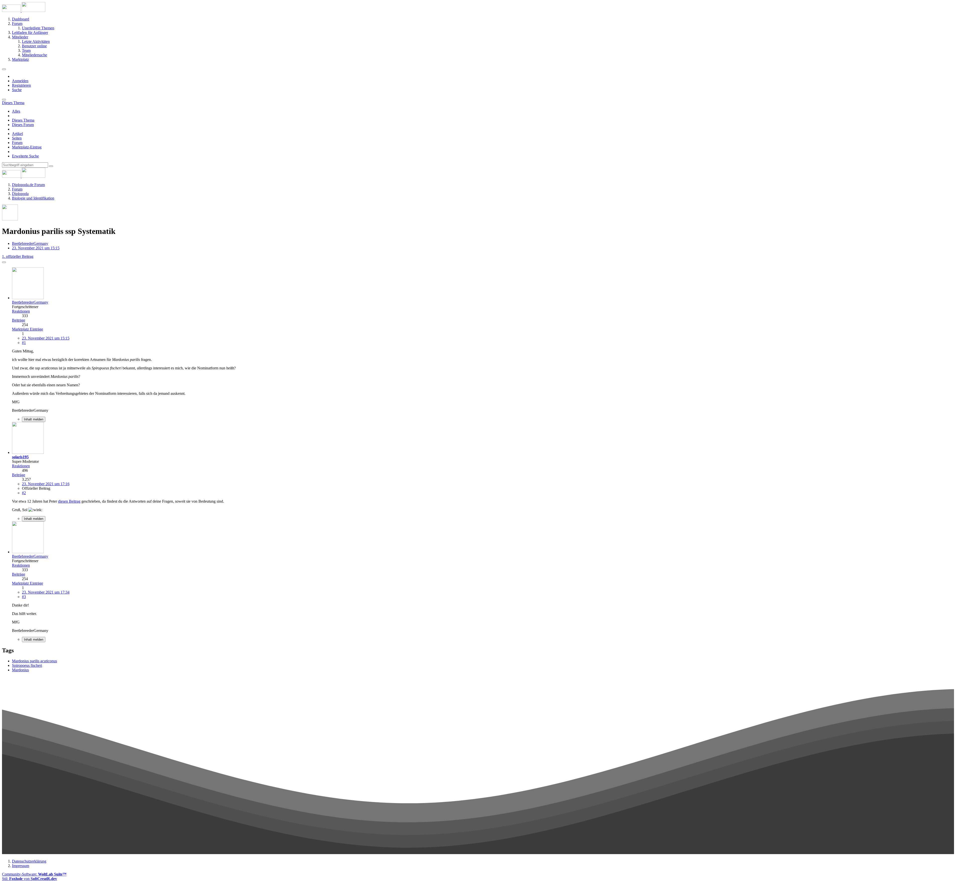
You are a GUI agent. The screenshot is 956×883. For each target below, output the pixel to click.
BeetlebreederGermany (30, 243)
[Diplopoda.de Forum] (23, 10)
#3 (24, 597)
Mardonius (20, 670)
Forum (17, 142)
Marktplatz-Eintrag (27, 147)
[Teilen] (4, 262)
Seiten (17, 138)
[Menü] (4, 69)
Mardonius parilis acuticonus (34, 661)
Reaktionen (21, 311)
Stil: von (29, 879)
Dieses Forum (23, 125)
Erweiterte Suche (25, 156)
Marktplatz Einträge (27, 329)
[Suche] (4, 99)
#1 (24, 342)
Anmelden (20, 81)
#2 (24, 493)
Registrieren (21, 85)
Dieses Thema (23, 120)
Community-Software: (34, 874)
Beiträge (18, 320)
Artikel (17, 134)
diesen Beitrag (69, 501)
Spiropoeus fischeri (27, 665)
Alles (16, 111)
